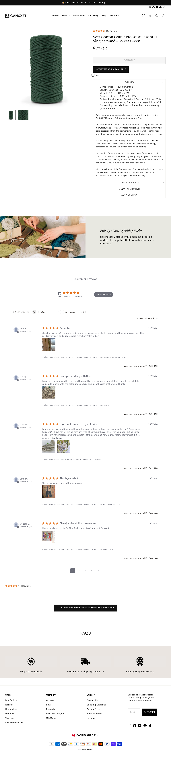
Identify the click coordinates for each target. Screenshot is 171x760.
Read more (57, 438)
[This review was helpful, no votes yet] (150, 366)
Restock (9, 705)
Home (55, 16)
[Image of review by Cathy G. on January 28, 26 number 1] (48, 392)
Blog (104, 16)
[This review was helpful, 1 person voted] (150, 468)
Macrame (10, 714)
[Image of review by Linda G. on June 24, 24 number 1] (48, 491)
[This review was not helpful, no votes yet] (155, 366)
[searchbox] (22, 312)
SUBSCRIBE (150, 712)
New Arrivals (11, 709)
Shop (65, 16)
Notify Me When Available (111, 69)
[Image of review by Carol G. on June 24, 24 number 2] (63, 446)
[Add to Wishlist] (96, 74)
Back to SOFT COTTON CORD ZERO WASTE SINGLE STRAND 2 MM (87, 608)
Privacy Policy (93, 709)
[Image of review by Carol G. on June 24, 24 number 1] (48, 446)
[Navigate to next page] (104, 570)
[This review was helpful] (150, 414)
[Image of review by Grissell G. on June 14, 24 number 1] (48, 536)
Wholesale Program (55, 714)
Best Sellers (79, 16)
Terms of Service (95, 714)
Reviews (91, 718)
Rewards (114, 16)
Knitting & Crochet (14, 722)
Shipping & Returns (96, 705)
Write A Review (104, 294)
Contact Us (92, 700)
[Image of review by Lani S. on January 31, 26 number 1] (48, 344)
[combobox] (49, 312)
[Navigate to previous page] (66, 570)
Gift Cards (51, 718)
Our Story (93, 16)
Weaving (9, 718)
